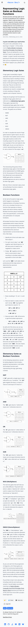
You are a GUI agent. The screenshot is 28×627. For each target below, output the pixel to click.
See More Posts (7, 617)
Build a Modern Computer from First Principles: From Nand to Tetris (13, 50)
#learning (10, 608)
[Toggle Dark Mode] (24, 2)
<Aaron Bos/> (13, 2)
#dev (5, 608)
